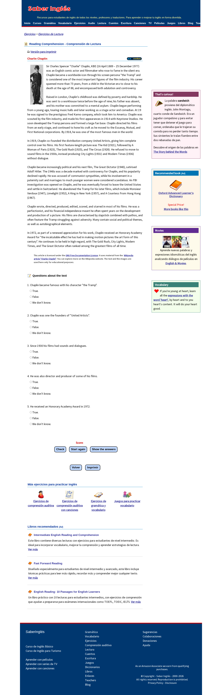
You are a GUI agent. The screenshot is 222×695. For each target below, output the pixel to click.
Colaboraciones (152, 636)
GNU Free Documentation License (82, 255)
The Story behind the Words (170, 152)
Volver (76, 467)
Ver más (33, 549)
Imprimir (92, 467)
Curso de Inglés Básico (39, 646)
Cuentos (113, 23)
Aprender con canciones (40, 668)
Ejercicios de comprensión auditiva (41, 503)
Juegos (171, 23)
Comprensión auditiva (98, 645)
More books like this (176, 209)
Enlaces (89, 676)
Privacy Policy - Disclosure (162, 682)
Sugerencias (150, 632)
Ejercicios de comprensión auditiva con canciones (70, 505)
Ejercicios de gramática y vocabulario (98, 505)
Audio (91, 23)
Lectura (102, 23)
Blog (190, 23)
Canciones (140, 23)
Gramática (50, 23)
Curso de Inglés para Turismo (43, 651)
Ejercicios (79, 23)
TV (150, 23)
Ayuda (146, 645)
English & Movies (175, 263)
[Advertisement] (176, 59)
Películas (159, 23)
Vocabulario (65, 23)
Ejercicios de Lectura (50, 34)
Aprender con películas (39, 659)
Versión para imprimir (43, 52)
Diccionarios (92, 667)
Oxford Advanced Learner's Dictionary (176, 195)
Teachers (90, 680)
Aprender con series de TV (41, 664)
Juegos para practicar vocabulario (127, 503)
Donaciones (150, 641)
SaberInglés (35, 632)
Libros (181, 23)
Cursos (37, 23)
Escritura (126, 23)
